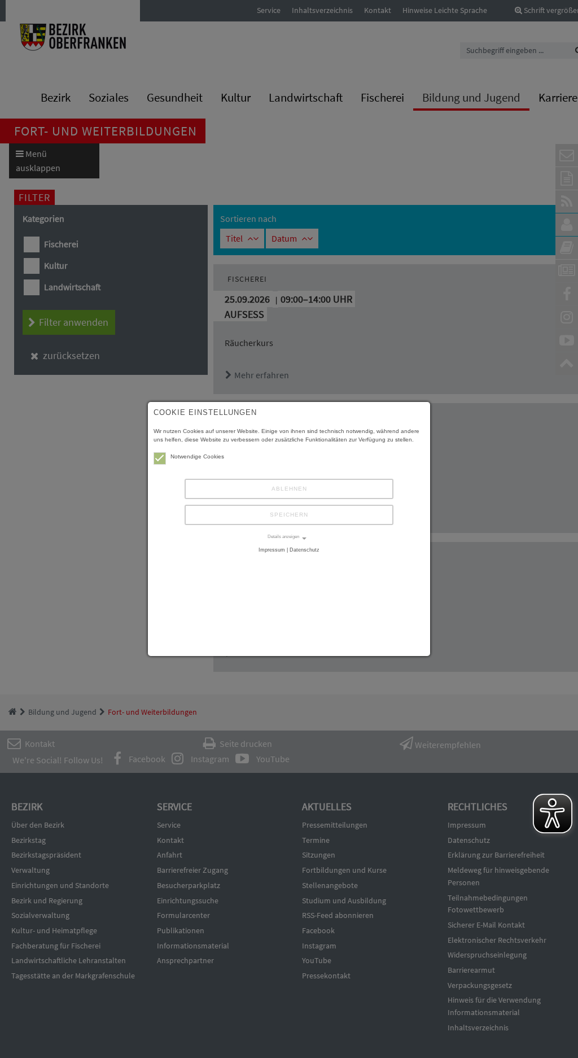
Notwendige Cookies (197, 456)
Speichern (289, 514)
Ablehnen (289, 489)
